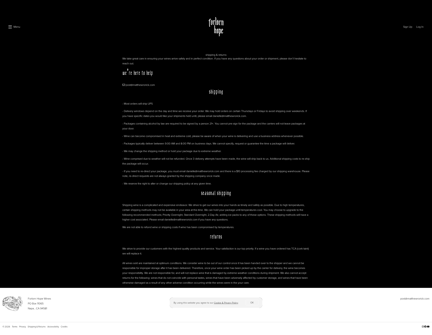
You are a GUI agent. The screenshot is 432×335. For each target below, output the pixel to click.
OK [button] (252, 302)
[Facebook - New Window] (425, 326)
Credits (64, 326)
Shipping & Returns (37, 326)
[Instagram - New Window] (423, 326)
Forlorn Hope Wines (216, 27)
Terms (15, 326)
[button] (14, 27)
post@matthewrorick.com (140, 85)
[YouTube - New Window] (428, 326)
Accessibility (53, 326)
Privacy (22, 326)
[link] (226, 303)
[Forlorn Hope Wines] (13, 303)
